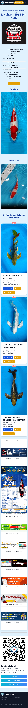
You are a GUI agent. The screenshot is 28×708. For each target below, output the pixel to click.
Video (18, 288)
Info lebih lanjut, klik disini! (14, 441)
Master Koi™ (8, 704)
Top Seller (17, 697)
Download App (19, 2)
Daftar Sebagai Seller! (14, 680)
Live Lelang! (14, 676)
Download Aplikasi (14, 684)
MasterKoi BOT (5, 699)
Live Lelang (4, 697)
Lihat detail (7, 288)
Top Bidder (11, 697)
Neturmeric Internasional (15, 706)
